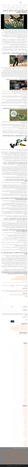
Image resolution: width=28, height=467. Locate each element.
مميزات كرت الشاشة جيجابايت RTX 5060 (21, 325)
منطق (21, 2)
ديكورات (13, 5)
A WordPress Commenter (24, 334)
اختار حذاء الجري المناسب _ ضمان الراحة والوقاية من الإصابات (19, 329)
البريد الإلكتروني (24, 306)
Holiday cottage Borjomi (20, 450)
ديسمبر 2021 (25, 396)
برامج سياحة (25, 422)
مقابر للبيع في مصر (6, 291)
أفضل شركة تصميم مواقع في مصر (21, 291)
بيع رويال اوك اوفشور (21, 453)
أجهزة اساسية (25, 415)
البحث (26, 319)
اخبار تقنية (20, 5)
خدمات (26, 427)
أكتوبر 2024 (25, 355)
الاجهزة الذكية (25, 418)
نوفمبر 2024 (25, 354)
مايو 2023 (26, 377)
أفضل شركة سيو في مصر (12, 450)
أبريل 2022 (25, 391)
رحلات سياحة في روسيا (10, 455)
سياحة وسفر (9, 5)
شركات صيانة (25, 434)
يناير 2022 (26, 395)
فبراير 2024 (25, 365)
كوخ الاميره (9, 457)
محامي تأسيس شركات (13, 451)
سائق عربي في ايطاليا (21, 457)
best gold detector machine (20, 451)
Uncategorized (24, 5)
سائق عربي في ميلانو (7, 462)
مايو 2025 (26, 347)
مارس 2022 (25, 392)
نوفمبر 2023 (25, 369)
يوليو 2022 (25, 388)
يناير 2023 (26, 380)
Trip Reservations (25, 411)
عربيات (26, 440)
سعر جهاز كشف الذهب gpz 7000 (15, 282)
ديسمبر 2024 (25, 352)
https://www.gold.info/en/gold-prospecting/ (21, 276)
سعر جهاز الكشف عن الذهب (22, 282)
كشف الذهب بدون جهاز (9, 282)
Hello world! (17, 334)
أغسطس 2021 (25, 402)
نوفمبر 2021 (25, 398)
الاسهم (26, 419)
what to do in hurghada (14, 456)
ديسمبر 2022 (25, 381)
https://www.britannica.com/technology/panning (21, 277)
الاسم (12, 306)
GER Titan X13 (16, 452)
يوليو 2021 (25, 403)
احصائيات (26, 416)
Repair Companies (25, 408)
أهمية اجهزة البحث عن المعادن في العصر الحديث (20, 330)
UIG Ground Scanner (20, 452)
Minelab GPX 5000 (9, 461)
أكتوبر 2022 (25, 384)
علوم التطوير (25, 441)
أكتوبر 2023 (25, 370)
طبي (1, 5)
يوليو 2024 (25, 358)
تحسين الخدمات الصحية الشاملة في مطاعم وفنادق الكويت (19, 326)
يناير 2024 (26, 366)
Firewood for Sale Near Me (12, 337)
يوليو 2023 (25, 374)
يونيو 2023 (25, 376)
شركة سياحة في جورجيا (7, 456)
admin (21, 13)
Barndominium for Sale (25, 337)
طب (26, 437)
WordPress (13, 465)
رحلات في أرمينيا (12, 460)
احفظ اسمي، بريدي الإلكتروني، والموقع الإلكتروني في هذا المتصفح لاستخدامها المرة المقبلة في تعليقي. (14, 314)
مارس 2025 (25, 348)
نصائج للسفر (25, 445)
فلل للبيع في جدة (14, 461)
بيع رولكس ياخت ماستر (20, 456)
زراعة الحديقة (25, 430)
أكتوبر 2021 (25, 399)
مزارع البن (16, 453)
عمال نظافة (18, 462)
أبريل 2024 (25, 362)
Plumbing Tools (25, 407)
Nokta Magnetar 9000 (20, 461)
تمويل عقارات (25, 426)
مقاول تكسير (22, 462)
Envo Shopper (19, 465)
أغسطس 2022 (25, 387)
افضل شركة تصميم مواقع (19, 455)
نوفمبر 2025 (25, 344)
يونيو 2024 (25, 359)
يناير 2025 (26, 351)
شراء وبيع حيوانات (24, 433)
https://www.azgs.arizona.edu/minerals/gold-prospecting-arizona (19, 279)
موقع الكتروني (25, 444)
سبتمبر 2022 (25, 385)
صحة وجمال (5, 5)
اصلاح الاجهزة (16, 5)
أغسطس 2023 (25, 373)
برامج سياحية (25, 423)
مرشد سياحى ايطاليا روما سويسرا (9, 452)
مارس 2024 (25, 363)
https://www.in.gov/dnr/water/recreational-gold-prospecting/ (19, 278)
